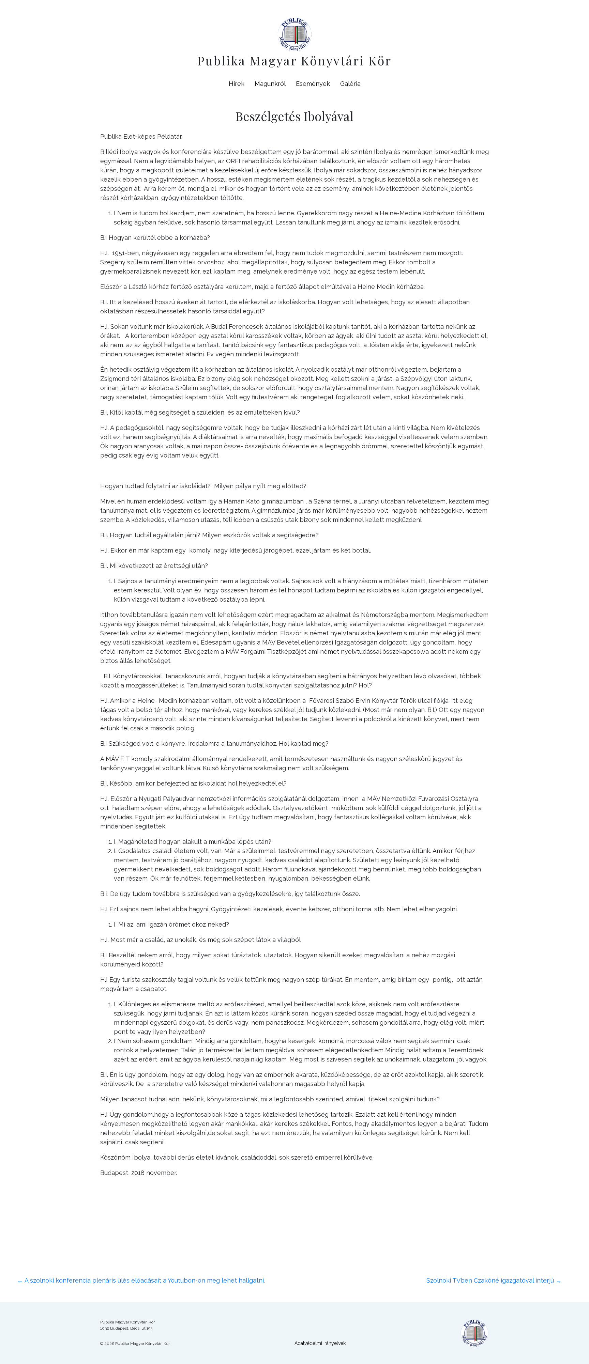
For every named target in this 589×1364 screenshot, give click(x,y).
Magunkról (270, 83)
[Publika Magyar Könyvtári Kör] (294, 33)
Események (313, 83)
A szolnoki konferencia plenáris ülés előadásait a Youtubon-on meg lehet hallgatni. (141, 1280)
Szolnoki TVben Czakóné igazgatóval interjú (494, 1280)
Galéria (350, 83)
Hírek (236, 83)
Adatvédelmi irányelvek (320, 1343)
